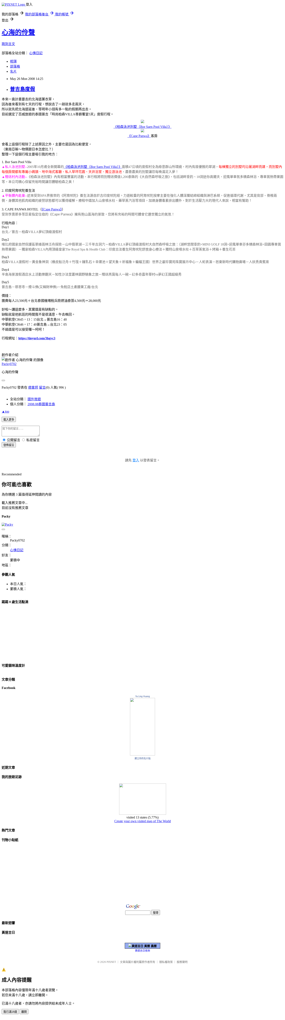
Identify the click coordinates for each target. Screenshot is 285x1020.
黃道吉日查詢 (142, 950)
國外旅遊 (34, 399)
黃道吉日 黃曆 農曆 (144, 946)
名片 (13, 71)
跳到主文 (8, 44)
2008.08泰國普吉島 (41, 404)
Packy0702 (9, 364)
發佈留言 (8, 445)
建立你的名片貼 (143, 758)
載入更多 (8, 419)
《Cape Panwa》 (139, 136)
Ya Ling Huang (142, 696)
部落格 (15, 66)
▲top (5, 411)
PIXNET (111, 961)
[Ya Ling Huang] (142, 754)
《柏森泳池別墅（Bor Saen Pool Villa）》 (142, 126)
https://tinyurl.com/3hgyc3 (36, 338)
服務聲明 (182, 961)
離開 (24, 1011)
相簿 (13, 61)
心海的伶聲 (18, 32)
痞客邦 (33, 387)
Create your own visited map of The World (142, 821)
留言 (42, 387)
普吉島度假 (22, 89)
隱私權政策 (166, 961)
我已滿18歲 (10, 1011)
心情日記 (36, 53)
